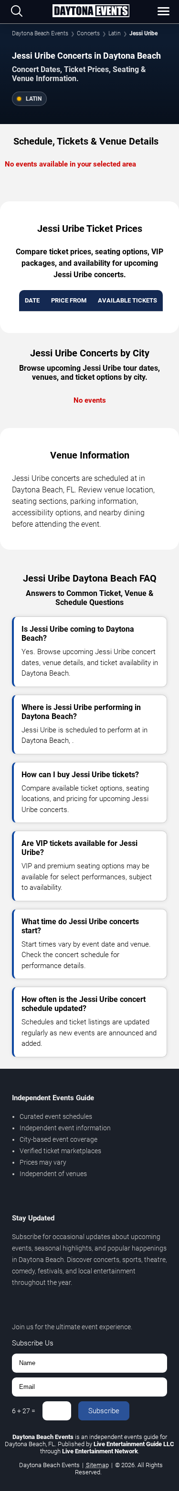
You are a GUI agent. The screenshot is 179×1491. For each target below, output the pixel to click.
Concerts (88, 33)
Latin (114, 33)
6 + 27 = (23, 1411)
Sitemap (97, 1465)
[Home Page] (91, 11)
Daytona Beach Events (40, 33)
